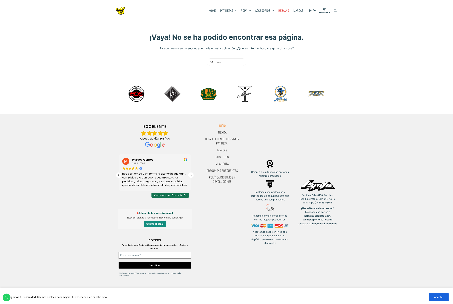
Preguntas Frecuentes (222, 171)
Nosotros (222, 157)
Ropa (244, 10)
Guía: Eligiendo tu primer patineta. (222, 141)
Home (212, 10)
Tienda (222, 132)
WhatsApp (309, 219)
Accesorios (262, 10)
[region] (226, 296)
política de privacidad (156, 273)
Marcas (298, 10)
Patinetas (226, 10)
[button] (191, 175)
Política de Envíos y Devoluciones (222, 179)
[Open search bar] (335, 10)
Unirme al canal (155, 224)
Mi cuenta (222, 164)
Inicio (222, 126)
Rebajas (283, 10)
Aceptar (438, 297)
